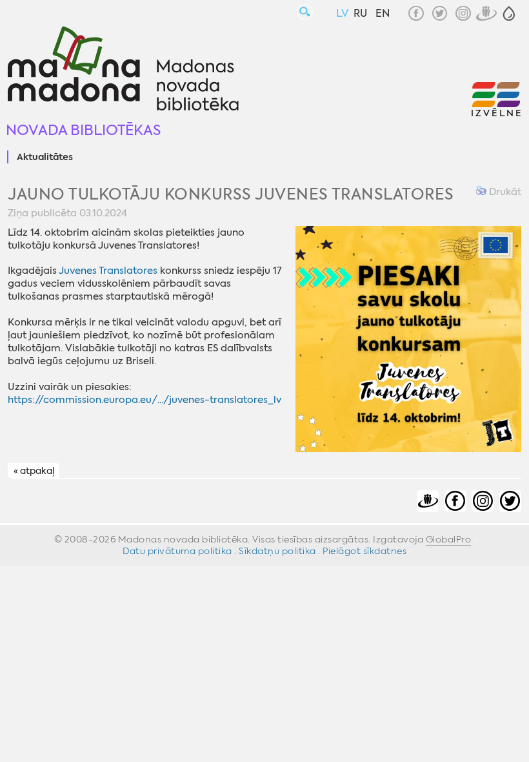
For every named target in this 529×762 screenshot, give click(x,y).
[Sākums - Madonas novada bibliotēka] (123, 70)
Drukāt (503, 191)
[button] (509, 13)
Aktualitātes (45, 157)
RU (360, 13)
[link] (108, 270)
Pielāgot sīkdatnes (364, 551)
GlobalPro (449, 539)
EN (382, 13)
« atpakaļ (34, 471)
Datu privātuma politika (177, 551)
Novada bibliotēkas (83, 130)
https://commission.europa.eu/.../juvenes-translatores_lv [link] (144, 399)
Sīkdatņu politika (277, 551)
